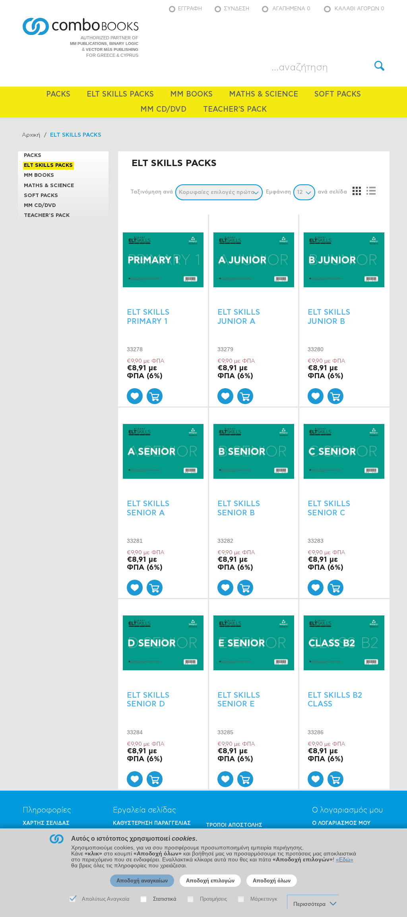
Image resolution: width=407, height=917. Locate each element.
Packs (58, 94)
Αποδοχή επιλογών (210, 881)
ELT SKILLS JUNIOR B (329, 317)
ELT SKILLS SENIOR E (238, 700)
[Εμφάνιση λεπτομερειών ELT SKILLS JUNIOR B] (344, 260)
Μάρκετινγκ (263, 899)
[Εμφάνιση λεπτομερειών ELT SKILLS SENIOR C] (344, 451)
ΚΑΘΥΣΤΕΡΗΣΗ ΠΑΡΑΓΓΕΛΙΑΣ (152, 823)
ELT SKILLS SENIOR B (238, 508)
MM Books (191, 94)
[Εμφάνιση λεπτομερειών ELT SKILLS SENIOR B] (253, 451)
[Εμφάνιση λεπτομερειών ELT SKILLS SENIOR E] (253, 642)
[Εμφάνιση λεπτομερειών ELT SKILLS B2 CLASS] (344, 642)
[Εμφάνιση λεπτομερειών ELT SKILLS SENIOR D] (163, 642)
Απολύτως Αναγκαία (106, 899)
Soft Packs (337, 94)
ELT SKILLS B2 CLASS (335, 700)
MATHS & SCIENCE (263, 94)
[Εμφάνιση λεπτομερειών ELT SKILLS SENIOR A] (163, 451)
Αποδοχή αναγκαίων (142, 881)
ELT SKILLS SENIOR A (148, 508)
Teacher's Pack (235, 109)
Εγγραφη (190, 9)
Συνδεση (236, 9)
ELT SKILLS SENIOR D (148, 700)
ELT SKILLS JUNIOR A (238, 317)
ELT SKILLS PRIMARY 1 (148, 317)
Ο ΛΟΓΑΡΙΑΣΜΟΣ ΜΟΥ (341, 823)
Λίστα (371, 190)
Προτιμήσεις (213, 899)
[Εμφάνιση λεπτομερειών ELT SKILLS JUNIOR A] (253, 260)
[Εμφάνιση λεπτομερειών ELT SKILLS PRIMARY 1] (163, 260)
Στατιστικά (164, 899)
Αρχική (31, 135)
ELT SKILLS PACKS (120, 94)
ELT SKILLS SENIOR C (329, 508)
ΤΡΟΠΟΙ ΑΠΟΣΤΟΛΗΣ (234, 825)
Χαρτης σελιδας (46, 823)
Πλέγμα (356, 190)
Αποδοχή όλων (272, 881)
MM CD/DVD (163, 109)
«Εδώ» (344, 860)
